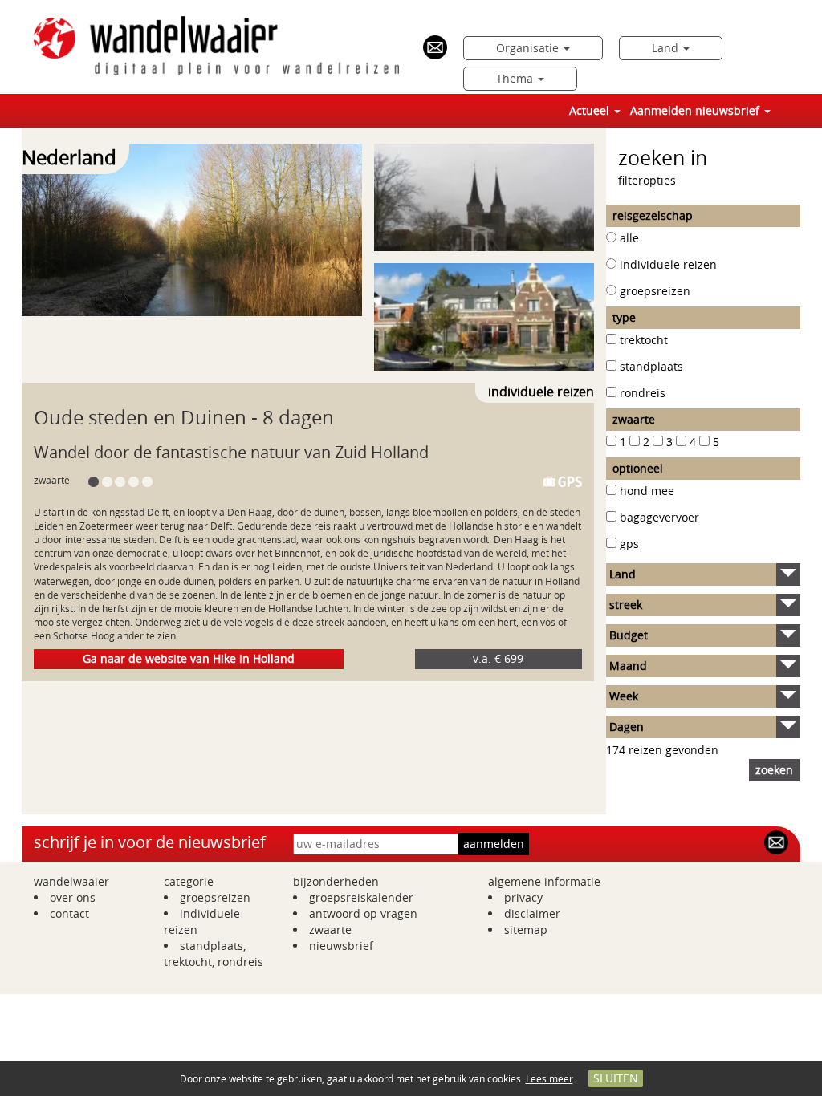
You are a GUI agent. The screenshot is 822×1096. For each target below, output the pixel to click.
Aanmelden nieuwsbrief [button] (696, 110)
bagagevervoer (659, 517)
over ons (73, 897)
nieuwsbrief (341, 945)
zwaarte (330, 929)
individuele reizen (668, 264)
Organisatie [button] (529, 47)
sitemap (525, 929)
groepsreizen (655, 290)
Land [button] (667, 47)
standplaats (651, 366)
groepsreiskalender (361, 897)
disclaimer (532, 913)
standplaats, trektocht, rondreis (213, 953)
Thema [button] (516, 78)
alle (629, 238)
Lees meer (549, 1078)
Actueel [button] (590, 110)
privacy (523, 897)
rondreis (642, 392)
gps (629, 543)
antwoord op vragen (363, 913)
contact (69, 913)
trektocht (644, 339)
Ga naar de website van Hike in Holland (189, 658)
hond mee (647, 490)
